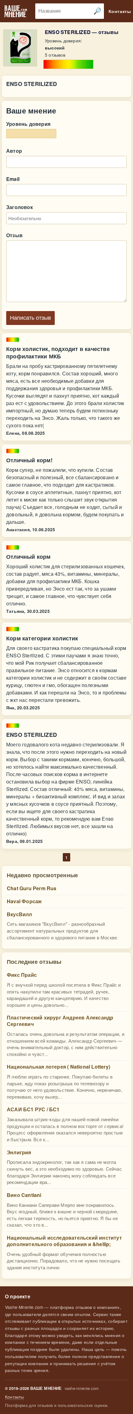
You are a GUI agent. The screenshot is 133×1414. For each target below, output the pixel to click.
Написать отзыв (30, 318)
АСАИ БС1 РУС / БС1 (33, 1109)
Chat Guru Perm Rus (32, 888)
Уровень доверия (28, 123)
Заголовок (19, 207)
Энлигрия (19, 1152)
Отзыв (14, 235)
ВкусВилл (19, 914)
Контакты (14, 1397)
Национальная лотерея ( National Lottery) (58, 1066)
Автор (14, 150)
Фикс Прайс (22, 974)
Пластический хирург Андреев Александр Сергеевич (60, 1020)
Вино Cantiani (24, 1194)
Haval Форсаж (24, 901)
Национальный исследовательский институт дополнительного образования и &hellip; (64, 1241)
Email (12, 178)
